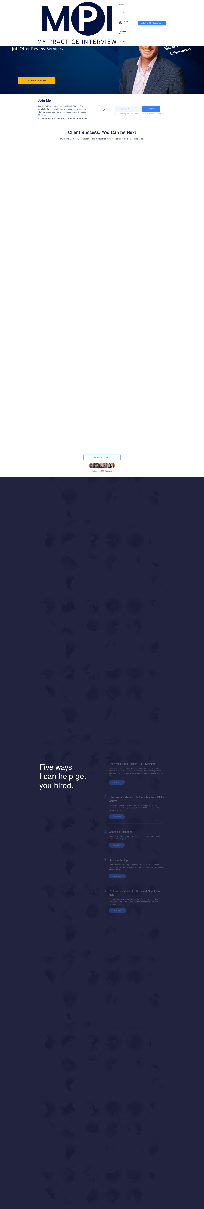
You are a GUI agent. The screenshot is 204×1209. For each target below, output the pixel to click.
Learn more (117, 876)
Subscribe (117, 782)
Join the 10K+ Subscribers (152, 23)
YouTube (122, 42)
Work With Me (123, 22)
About (121, 13)
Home (121, 4)
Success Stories (122, 32)
